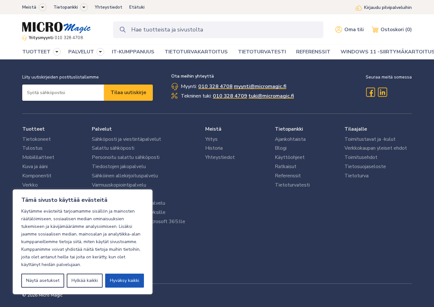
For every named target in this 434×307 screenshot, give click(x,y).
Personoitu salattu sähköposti (125, 157)
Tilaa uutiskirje (128, 92)
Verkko (30, 184)
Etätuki (137, 7)
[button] (42, 7)
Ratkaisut (285, 166)
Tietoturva (356, 175)
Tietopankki (65, 7)
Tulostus (32, 148)
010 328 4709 (230, 95)
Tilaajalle (355, 129)
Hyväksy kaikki (124, 280)
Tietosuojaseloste (365, 166)
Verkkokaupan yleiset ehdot (375, 148)
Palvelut (102, 129)
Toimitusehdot (360, 157)
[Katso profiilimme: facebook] (370, 92)
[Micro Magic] (56, 25)
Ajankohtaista (290, 139)
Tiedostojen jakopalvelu (119, 166)
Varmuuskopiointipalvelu (119, 184)
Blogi (281, 148)
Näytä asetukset (42, 280)
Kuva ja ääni (35, 166)
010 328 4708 (69, 38)
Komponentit (36, 175)
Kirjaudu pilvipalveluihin (388, 7)
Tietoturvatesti (292, 184)
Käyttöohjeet (290, 157)
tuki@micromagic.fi (271, 95)
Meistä (29, 7)
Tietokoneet (36, 139)
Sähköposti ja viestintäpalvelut (126, 139)
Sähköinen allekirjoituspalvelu (125, 175)
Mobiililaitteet (38, 157)
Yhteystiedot (108, 7)
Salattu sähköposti (113, 148)
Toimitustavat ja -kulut (370, 139)
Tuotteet (33, 129)
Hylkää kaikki (84, 280)
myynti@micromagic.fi (260, 86)
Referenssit (288, 175)
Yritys (211, 139)
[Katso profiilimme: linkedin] (382, 92)
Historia (214, 148)
